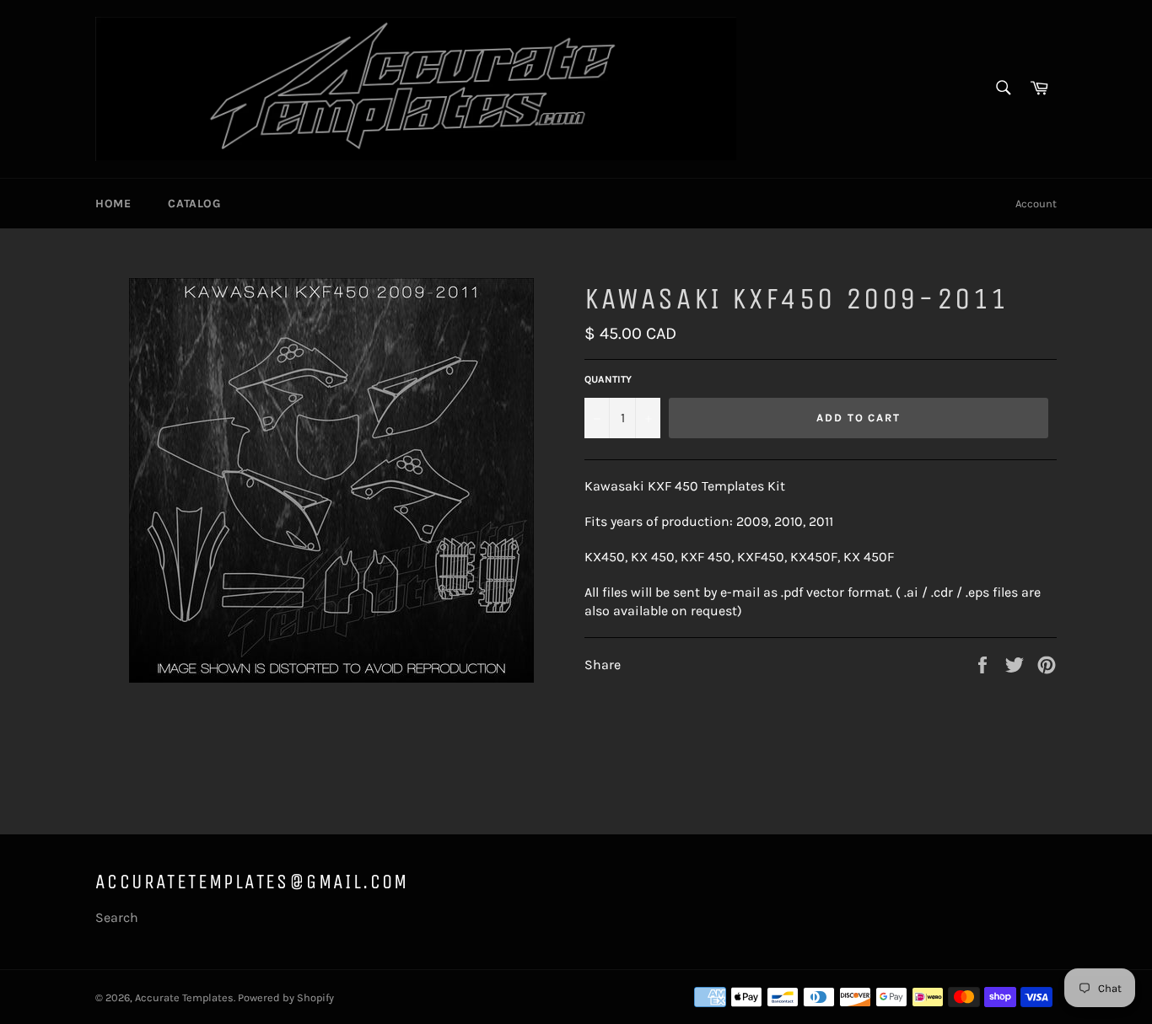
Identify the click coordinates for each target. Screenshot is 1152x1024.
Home (113, 203)
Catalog (194, 203)
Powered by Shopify (286, 997)
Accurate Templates (184, 997)
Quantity (608, 379)
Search (116, 917)
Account (1036, 203)
